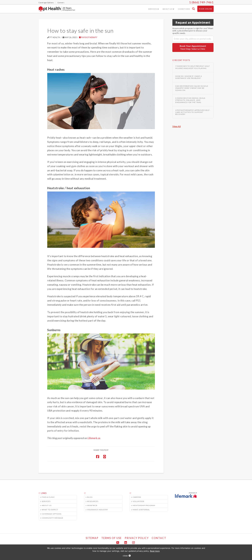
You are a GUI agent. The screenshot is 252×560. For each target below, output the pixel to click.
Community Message (52, 518)
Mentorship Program (144, 505)
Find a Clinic (48, 497)
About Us (46, 505)
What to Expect (50, 510)
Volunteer (138, 501)
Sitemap (92, 537)
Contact (159, 537)
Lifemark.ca (94, 438)
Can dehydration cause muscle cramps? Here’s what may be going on (191, 88)
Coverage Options (51, 514)
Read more (155, 551)
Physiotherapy (89, 37)
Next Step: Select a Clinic (193, 47)
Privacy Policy (137, 537)
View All (176, 126)
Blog (90, 497)
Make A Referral (141, 510)
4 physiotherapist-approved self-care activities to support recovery (192, 112)
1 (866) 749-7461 (201, 2)
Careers (137, 497)
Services (46, 501)
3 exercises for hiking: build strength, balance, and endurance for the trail (190, 100)
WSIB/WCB (92, 505)
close (125, 555)
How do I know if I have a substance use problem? (188, 77)
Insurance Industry (97, 510)
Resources (92, 501)
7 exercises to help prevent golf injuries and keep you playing (192, 67)
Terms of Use (111, 537)
